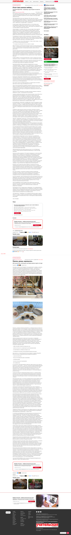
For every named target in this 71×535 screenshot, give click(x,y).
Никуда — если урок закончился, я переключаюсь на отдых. (23, 211)
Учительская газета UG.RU (19, 12)
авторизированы (30, 248)
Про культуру (14, 514)
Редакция (29, 512)
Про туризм (14, 518)
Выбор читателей (50, 5)
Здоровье (14, 522)
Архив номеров (35, 1)
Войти (56, 1)
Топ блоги (46, 34)
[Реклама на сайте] (68, 533)
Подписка (41, 1)
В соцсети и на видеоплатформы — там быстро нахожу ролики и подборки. (51, 67)
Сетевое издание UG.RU (23, 518)
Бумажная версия (23, 524)
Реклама (29, 513)
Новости (26, 1)
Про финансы (14, 521)
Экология (14, 516)
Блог (31, 1)
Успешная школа (23, 512)
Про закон (14, 515)
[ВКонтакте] (17, 265)
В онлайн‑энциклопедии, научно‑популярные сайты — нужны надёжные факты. (26, 208)
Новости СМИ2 (3, 253)
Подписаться (37, 225)
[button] (15, 251)
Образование (14, 512)
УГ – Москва (22, 519)
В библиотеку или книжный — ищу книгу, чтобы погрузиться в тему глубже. (25, 210)
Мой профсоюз (22, 520)
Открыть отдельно (47, 84)
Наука (13, 513)
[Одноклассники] (18, 265)
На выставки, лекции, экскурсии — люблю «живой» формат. (23, 209)
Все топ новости (46, 30)
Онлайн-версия (22, 525)
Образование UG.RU (16, 241)
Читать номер (40, 5)
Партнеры (29, 514)
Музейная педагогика (16, 257)
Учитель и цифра (15, 523)
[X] (20, 265)
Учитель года (14, 519)
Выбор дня (14, 517)
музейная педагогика (18, 230)
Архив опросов (46, 85)
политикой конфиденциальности (23, 469)
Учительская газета (18, 259)
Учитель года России (23, 515)
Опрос (45, 61)
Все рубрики (14, 524)
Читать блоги (47, 59)
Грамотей (14, 520)
